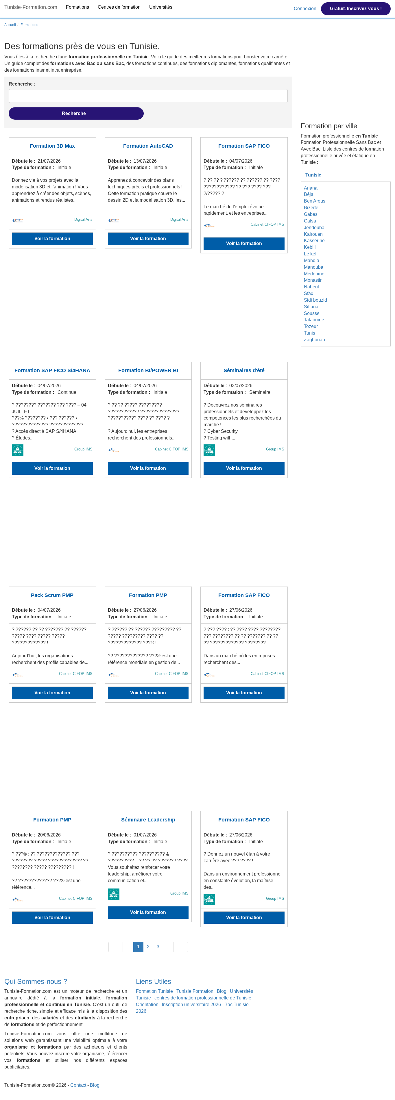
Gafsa (310, 220)
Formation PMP (148, 595)
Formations (77, 7)
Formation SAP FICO (244, 146)
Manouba (313, 267)
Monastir (313, 280)
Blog (221, 991)
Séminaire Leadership (148, 820)
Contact (78, 1085)
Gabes (311, 214)
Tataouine (314, 319)
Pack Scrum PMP (52, 595)
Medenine (314, 273)
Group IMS (83, 449)
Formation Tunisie (154, 991)
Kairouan (313, 234)
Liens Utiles (153, 981)
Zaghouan (314, 339)
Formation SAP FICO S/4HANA (52, 370)
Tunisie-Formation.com (30, 7)
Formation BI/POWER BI (148, 370)
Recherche (74, 113)
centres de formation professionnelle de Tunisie (202, 997)
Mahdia (311, 260)
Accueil (10, 25)
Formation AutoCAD (148, 146)
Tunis (309, 333)
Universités (160, 7)
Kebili (310, 247)
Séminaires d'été (244, 370)
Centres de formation (119, 7)
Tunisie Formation (194, 991)
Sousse (312, 313)
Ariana (311, 188)
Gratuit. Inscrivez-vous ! (356, 8)
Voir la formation (52, 238)
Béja (308, 194)
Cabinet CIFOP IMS (267, 224)
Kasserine (314, 240)
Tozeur (311, 326)
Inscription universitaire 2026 (191, 1004)
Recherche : (22, 83)
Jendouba (314, 227)
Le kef (310, 253)
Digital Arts (83, 219)
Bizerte (311, 207)
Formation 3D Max (52, 146)
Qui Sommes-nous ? (35, 981)
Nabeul (311, 286)
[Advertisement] (148, 311)
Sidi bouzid (315, 300)
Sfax (308, 293)
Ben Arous (314, 201)
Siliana (311, 306)
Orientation (147, 1004)
